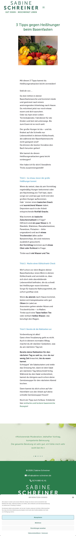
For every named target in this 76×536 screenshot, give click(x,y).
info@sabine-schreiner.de (39, 475)
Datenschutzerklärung (34, 533)
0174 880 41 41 (39, 480)
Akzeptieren (38, 517)
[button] (73, 497)
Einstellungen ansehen (38, 528)
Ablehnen (38, 523)
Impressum (45, 533)
